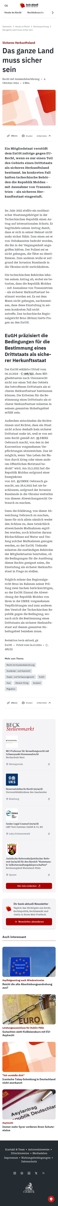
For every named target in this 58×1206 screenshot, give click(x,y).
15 (37, 438)
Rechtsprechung (41, 26)
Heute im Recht (22, 26)
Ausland (37, 683)
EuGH (41, 677)
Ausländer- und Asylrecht (18, 671)
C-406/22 (27, 373)
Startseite (7, 26)
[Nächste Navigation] (53, 13)
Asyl (9, 683)
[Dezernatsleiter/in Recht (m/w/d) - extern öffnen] (49, 799)
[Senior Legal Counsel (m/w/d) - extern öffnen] (49, 833)
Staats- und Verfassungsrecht (20, 677)
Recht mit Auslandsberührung (20, 665)
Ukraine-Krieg (21, 683)
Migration (11, 689)
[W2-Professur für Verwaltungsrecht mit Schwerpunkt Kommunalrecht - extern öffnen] (49, 764)
